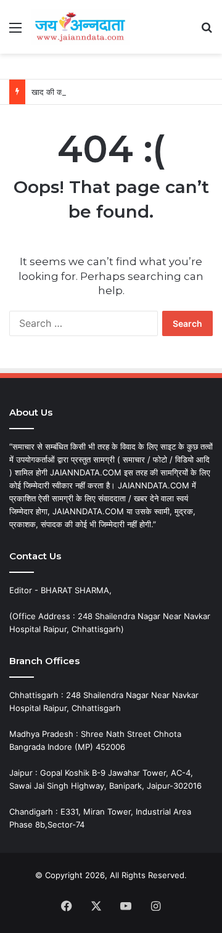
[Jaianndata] (80, 27)
